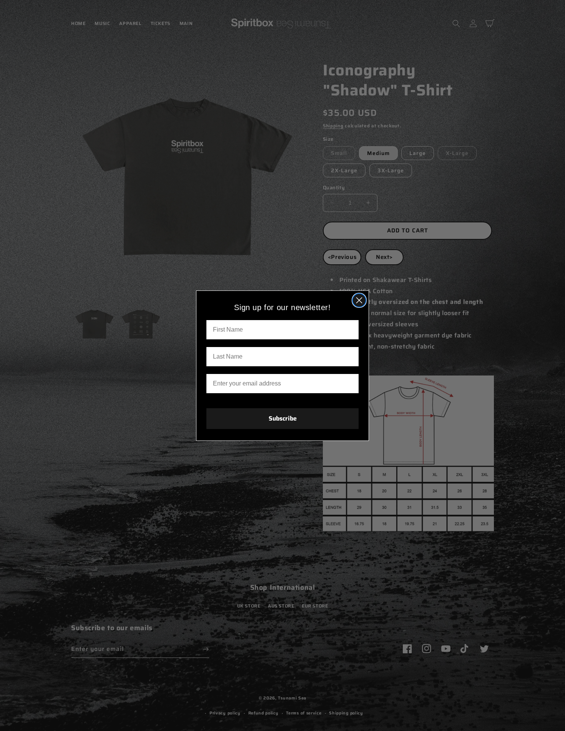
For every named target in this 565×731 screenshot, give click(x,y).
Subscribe (283, 418)
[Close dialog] (359, 300)
